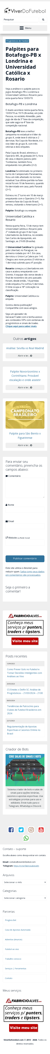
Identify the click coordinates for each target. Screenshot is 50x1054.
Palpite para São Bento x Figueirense (25, 436)
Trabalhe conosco (13, 959)
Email (11, 521)
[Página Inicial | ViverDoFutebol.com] (25, 10)
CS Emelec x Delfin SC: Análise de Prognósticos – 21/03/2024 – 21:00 (25, 691)
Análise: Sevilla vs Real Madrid (25, 348)
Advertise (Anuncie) (13, 939)
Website (19, 537)
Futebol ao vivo (12, 949)
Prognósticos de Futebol (17, 41)
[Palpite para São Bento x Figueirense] (25, 414)
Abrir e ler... (24, 355)
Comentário (14, 475)
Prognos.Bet (10, 920)
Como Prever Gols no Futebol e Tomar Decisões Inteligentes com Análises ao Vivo (24, 673)
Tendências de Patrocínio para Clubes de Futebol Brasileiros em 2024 (24, 710)
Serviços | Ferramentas (15, 968)
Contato (8, 978)
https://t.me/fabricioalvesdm (26, 865)
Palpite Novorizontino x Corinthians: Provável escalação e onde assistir (25, 376)
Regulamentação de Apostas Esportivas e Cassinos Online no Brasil (23, 730)
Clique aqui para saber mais (21, 326)
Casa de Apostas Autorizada (17, 929)
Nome (10, 504)
